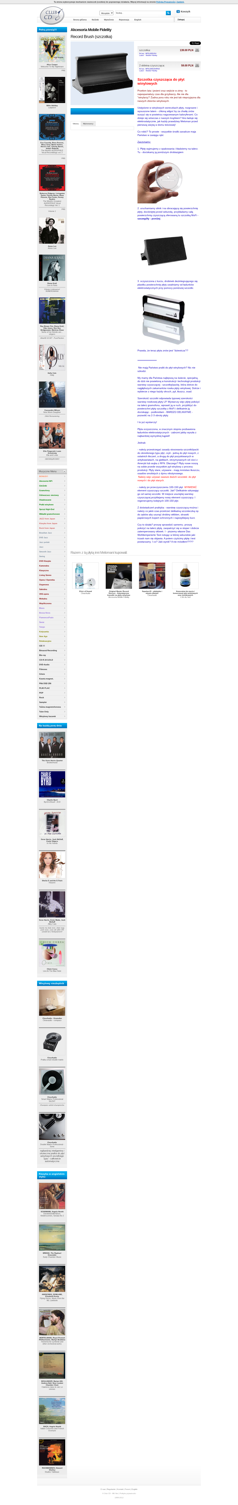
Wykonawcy (88, 124)
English (134, 1489)
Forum (127, 1489)
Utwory (76, 124)
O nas (103, 1489)
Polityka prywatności (128, 1493)
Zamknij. (180, 2)
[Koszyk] (186, 11)
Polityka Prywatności (165, 2)
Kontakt (120, 1489)
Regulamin (111, 1489)
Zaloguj (181, 19)
